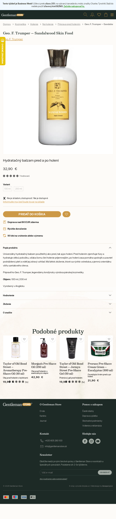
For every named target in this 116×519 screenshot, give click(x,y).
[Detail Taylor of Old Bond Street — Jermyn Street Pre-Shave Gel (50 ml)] (72, 347)
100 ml (7, 189)
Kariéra (43, 416)
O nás (42, 411)
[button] (66, 214)
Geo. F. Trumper (13, 39)
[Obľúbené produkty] (99, 14)
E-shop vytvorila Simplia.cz (79, 486)
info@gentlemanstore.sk (56, 446)
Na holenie (47, 24)
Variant (6, 184)
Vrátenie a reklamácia (92, 425)
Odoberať (105, 472)
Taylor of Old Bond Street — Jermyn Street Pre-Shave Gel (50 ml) (71, 368)
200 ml (18, 189)
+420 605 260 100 (53, 440)
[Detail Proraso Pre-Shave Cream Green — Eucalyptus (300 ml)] (100, 347)
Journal (43, 421)
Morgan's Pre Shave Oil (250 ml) (43, 365)
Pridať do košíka (32, 214)
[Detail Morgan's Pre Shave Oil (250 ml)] (43, 347)
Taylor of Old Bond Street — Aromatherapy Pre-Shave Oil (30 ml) (15, 368)
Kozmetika (20, 24)
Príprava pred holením (69, 24)
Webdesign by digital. (102, 486)
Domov (7, 24)
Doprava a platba (89, 416)
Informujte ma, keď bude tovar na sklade (24, 201)
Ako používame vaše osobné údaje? (53, 479)
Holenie (34, 24)
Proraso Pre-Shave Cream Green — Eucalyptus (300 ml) (100, 367)
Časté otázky (88, 411)
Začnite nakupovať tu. (74, 6)
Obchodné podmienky (92, 421)
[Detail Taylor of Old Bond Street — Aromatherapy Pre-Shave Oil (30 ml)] (15, 347)
